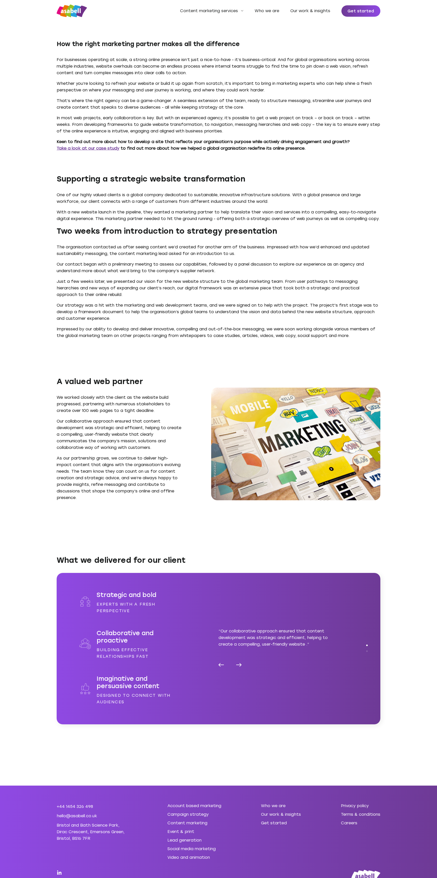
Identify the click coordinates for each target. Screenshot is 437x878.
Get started (360, 11)
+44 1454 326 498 (75, 806)
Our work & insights (310, 10)
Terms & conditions (360, 814)
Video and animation (188, 857)
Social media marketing (191, 848)
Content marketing (187, 823)
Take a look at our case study (88, 148)
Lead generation (184, 840)
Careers (349, 823)
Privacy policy (355, 805)
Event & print (180, 831)
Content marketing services (209, 10)
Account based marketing (194, 805)
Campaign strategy (188, 814)
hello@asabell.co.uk (77, 815)
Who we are (267, 10)
